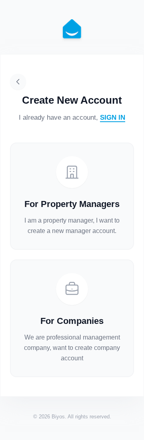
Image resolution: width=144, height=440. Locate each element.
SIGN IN (112, 117)
